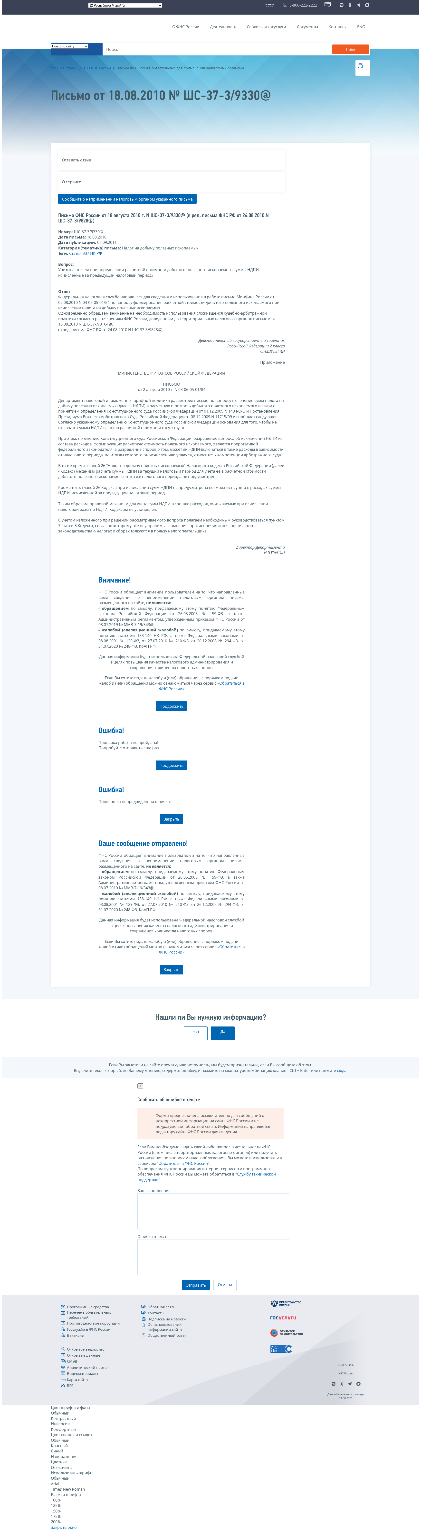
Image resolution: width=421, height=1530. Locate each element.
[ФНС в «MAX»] (366, 5)
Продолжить (171, 706)
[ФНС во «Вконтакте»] (341, 5)
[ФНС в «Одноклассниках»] (350, 5)
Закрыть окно (64, 1527)
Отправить (196, 1285)
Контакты (337, 26)
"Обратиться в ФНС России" (183, 1163)
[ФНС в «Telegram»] (358, 5)
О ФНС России (185, 26)
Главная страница (66, 68)
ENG (361, 26)
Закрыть (171, 819)
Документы (307, 26)
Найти (350, 49)
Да (222, 1031)
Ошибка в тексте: (153, 1236)
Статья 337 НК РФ (85, 253)
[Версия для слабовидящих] (271, 5)
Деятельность (223, 26)
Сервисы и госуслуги (266, 26)
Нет (195, 1031)
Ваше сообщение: (154, 1190)
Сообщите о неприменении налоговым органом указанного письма (127, 199)
